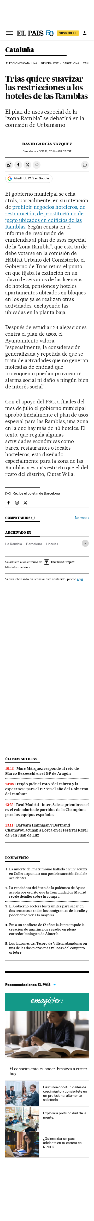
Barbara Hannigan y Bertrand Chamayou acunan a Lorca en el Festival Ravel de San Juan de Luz (46, 830)
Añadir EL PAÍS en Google (31, 178)
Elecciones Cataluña (21, 63)
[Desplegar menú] (9, 33)
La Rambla (13, 544)
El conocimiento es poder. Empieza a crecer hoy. (48, 1071)
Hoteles (52, 544)
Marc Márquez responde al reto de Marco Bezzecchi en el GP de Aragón (42, 771)
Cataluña (19, 50)
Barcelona (71, 63)
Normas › (82, 518)
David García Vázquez (47, 144)
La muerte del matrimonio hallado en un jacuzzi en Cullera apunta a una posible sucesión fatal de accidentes (48, 873)
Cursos (47, 1002)
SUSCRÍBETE (68, 33)
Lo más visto (17, 858)
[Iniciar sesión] (84, 33)
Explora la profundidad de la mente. (64, 1115)
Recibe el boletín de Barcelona (36, 493)
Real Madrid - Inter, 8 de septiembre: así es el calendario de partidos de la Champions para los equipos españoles (47, 809)
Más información (16, 567)
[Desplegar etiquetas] (85, 543)
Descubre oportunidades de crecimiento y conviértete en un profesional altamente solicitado (65, 1093)
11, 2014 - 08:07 (55, 151)
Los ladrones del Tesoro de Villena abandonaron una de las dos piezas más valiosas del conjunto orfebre (48, 947)
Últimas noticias (21, 759)
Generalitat (49, 63)
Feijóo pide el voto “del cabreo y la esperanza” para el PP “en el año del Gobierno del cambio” (46, 789)
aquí (80, 579)
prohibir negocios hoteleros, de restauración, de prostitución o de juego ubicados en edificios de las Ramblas (45, 217)
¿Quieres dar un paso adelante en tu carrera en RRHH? (62, 1142)
